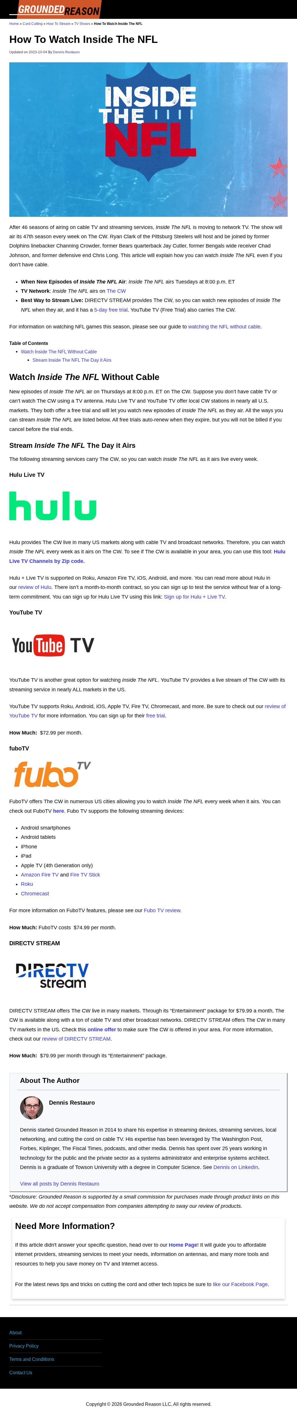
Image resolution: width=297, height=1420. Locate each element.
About (15, 1332)
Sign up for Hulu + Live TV (194, 597)
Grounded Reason (55, 9)
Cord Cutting (33, 24)
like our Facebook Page (240, 1284)
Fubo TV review (162, 910)
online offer (102, 1029)
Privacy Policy (24, 1345)
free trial (155, 716)
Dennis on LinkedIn (235, 1167)
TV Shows (82, 24)
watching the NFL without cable (224, 327)
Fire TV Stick (85, 875)
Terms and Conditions (31, 1359)
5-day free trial (111, 310)
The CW (116, 291)
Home (14, 24)
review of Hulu (34, 587)
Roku (27, 884)
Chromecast (35, 894)
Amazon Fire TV (40, 875)
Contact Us (20, 1372)
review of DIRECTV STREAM (76, 1039)
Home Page (183, 1245)
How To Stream (58, 24)
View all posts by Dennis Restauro (59, 1184)
